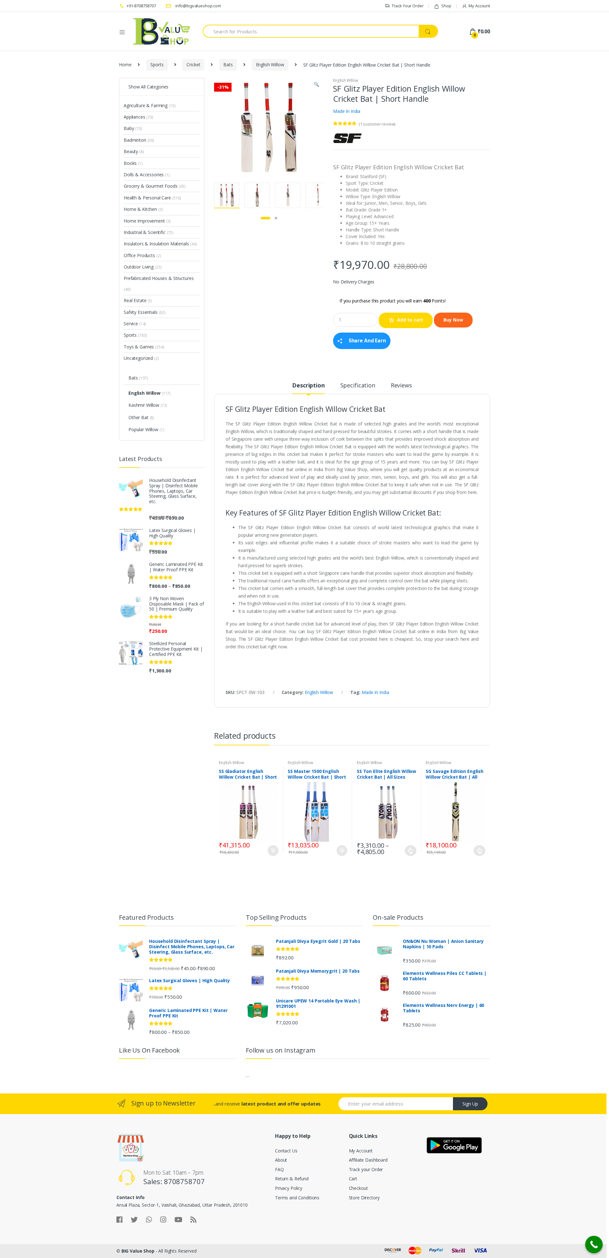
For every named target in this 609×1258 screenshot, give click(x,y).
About (281, 1160)
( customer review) (377, 124)
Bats (227, 65)
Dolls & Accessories (144, 175)
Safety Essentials (141, 312)
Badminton (135, 140)
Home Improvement (144, 221)
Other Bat (138, 417)
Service (131, 324)
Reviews (401, 385)
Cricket (193, 65)
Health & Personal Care (147, 198)
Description (308, 385)
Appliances (134, 117)
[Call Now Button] (594, 1244)
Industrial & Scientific (145, 232)
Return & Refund (292, 1179)
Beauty (131, 151)
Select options (410, 850)
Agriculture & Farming (145, 105)
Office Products (139, 255)
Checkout (358, 1188)
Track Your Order (408, 6)
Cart (353, 1179)
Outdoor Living (139, 267)
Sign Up (470, 1104)
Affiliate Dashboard (368, 1160)
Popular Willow (143, 429)
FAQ (279, 1169)
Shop (446, 6)
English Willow (270, 65)
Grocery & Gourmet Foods (151, 186)
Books (130, 163)
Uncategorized (138, 358)
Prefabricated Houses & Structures (158, 278)
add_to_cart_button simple (272, 850)
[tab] (308, 388)
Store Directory (364, 1198)
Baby (129, 128)
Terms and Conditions (297, 1198)
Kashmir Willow (143, 405)
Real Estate (135, 300)
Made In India (346, 111)
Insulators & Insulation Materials (156, 244)
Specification (357, 385)
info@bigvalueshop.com (198, 6)
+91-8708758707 (141, 6)
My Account (479, 6)
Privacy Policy (288, 1188)
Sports (156, 65)
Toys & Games (139, 347)
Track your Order (366, 1169)
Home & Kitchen (140, 209)
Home (125, 65)
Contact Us (286, 1151)
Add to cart (410, 320)
